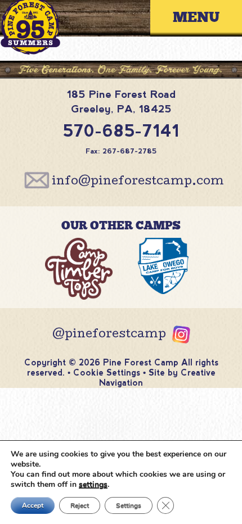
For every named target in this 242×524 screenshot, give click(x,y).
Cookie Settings (106, 372)
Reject (79, 505)
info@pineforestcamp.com (138, 182)
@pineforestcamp (109, 335)
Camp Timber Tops (79, 271)
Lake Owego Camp (163, 271)
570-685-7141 (121, 130)
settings (93, 485)
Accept (32, 505)
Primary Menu (204, 17)
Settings (128, 505)
